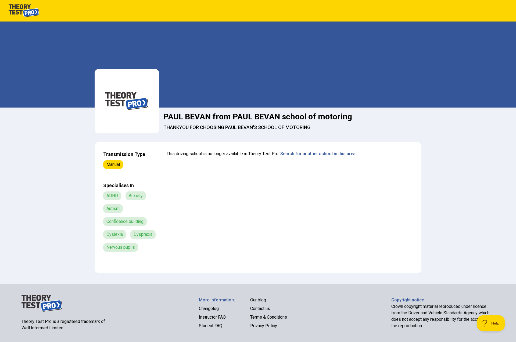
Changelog (209, 308)
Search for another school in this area (318, 153)
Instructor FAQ (212, 317)
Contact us (260, 308)
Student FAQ (210, 325)
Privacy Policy (263, 325)
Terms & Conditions (268, 317)
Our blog (258, 299)
